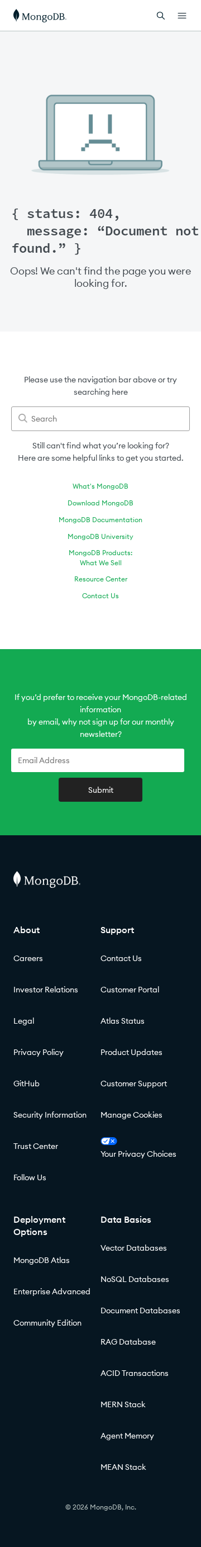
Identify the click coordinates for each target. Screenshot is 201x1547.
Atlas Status (122, 1021)
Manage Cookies (131, 1115)
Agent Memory (127, 1436)
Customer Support (133, 1083)
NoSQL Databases (134, 1279)
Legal (23, 1021)
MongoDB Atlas (41, 1260)
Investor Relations (45, 990)
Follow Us (29, 1177)
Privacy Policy (38, 1052)
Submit (100, 790)
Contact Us (100, 596)
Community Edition (47, 1323)
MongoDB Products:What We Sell (100, 557)
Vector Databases (133, 1248)
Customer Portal (129, 990)
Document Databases (140, 1310)
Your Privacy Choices (138, 1154)
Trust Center (35, 1146)
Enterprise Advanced (51, 1291)
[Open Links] (182, 15)
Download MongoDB (100, 503)
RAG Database (128, 1342)
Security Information (50, 1115)
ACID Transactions (134, 1373)
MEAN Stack (123, 1467)
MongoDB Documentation (100, 519)
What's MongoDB (100, 486)
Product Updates (131, 1052)
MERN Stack (123, 1404)
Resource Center (100, 579)
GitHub (26, 1083)
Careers (28, 958)
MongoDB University (100, 536)
